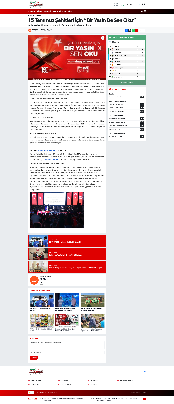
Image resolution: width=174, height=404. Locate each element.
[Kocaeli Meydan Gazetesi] (36, 4)
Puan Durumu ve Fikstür (126, 380)
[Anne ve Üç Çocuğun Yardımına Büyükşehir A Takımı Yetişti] (92, 320)
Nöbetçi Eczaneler (36, 380)
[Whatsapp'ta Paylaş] (133, 30)
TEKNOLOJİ (56, 11)
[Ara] (142, 11)
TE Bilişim (44, 279)
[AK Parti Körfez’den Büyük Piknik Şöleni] (42, 320)
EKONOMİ (47, 11)
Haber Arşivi (93, 384)
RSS (32, 392)
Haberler (31, 16)
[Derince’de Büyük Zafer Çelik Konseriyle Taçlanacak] (67, 320)
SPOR (64, 11)
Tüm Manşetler (34, 384)
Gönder (34, 357)
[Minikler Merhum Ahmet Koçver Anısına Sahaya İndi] (92, 300)
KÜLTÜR (70, 11)
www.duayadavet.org (53, 159)
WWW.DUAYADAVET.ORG (48, 150)
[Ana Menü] (144, 11)
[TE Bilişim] (34, 280)
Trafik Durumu (94, 380)
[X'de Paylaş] (129, 30)
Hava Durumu (64, 380)
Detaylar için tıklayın (126, 82)
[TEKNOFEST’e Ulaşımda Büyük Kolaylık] (42, 300)
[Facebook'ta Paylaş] (126, 30)
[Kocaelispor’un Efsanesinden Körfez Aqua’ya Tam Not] (67, 300)
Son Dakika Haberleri (66, 384)
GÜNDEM (31, 11)
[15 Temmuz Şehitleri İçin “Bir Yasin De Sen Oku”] (67, 57)
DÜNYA (39, 11)
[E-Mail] (41, 283)
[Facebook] (144, 371)
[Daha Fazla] (136, 30)
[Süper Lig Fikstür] (143, 89)
